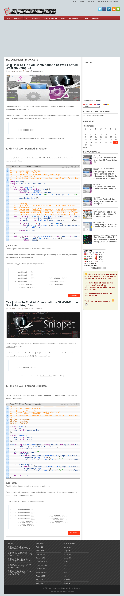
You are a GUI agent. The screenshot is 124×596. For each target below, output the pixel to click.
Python (85, 18)
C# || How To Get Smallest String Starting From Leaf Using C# (19, 571)
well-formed (10, 109)
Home (74, 2)
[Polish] (102, 104)
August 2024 (40, 576)
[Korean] (97, 104)
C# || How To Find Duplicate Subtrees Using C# (17, 548)
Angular (67, 551)
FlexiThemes (70, 591)
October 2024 (40, 569)
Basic (66, 561)
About (82, 2)
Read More (74, 295)
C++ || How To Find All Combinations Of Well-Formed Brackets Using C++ (43, 304)
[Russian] (106, 104)
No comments (38, 71)
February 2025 (41, 554)
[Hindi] (93, 104)
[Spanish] (108, 104)
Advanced (67, 547)
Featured (36, 18)
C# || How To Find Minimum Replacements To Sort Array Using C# (20, 553)
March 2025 (40, 551)
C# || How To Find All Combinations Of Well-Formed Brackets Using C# (42, 66)
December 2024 (41, 561)
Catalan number (46, 138)
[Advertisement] (62, 38)
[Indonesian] (95, 104)
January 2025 (40, 558)
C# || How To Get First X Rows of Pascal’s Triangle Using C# (19, 565)
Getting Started (50, 18)
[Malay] (99, 104)
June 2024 (39, 583)
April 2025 (39, 547)
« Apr (85, 147)
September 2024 (41, 572)
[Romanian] (104, 104)
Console (67, 580)
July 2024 (39, 580)
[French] (89, 104)
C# (65, 565)
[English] (84, 104)
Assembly (18, 18)
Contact (91, 2)
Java (63, 18)
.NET (8, 18)
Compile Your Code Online (108, 2)
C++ (27, 18)
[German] (91, 104)
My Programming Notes (57, 588)
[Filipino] (86, 104)
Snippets (95, 18)
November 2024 (41, 565)
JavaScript (73, 18)
